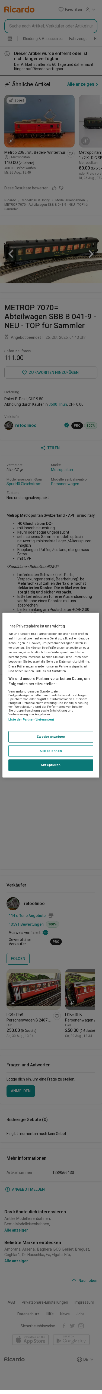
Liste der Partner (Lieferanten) (31, 719)
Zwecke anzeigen (51, 736)
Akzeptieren (50, 765)
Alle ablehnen (51, 751)
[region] (50, 695)
